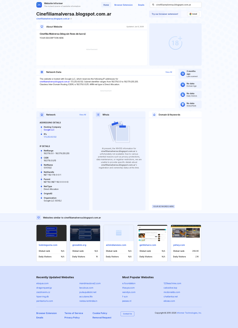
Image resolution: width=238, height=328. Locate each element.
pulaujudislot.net (87, 292)
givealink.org (79, 245)
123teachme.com (172, 283)
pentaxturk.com (44, 301)
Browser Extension (123, 5)
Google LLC (49, 130)
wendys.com (128, 292)
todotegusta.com (48, 245)
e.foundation (128, 283)
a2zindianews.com (116, 245)
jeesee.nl (126, 301)
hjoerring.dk (42, 296)
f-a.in (125, 296)
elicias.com (169, 301)
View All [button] (168, 72)
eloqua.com (42, 283)
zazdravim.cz (43, 292)
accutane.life (86, 296)
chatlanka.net (171, 296)
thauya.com (128, 287)
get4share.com (148, 245)
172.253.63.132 (50, 137)
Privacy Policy (72, 317)
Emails (141, 5)
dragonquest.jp (44, 287)
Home (106, 5)
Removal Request (102, 317)
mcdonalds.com (172, 292)
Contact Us (127, 314)
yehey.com (179, 245)
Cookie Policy (100, 313)
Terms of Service (73, 313)
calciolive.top (170, 287)
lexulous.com (86, 287)
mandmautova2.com (90, 283)
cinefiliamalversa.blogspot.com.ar (53, 18)
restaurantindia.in (88, 301)
